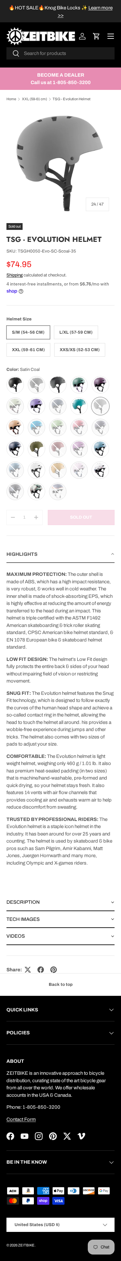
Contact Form (21, 1119)
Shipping (14, 275)
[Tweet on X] (27, 969)
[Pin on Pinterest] (53, 969)
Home (11, 99)
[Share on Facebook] (40, 969)
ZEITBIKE (26, 1245)
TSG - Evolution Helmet (71, 99)
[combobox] (60, 53)
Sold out (81, 517)
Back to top (61, 984)
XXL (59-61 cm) (34, 99)
